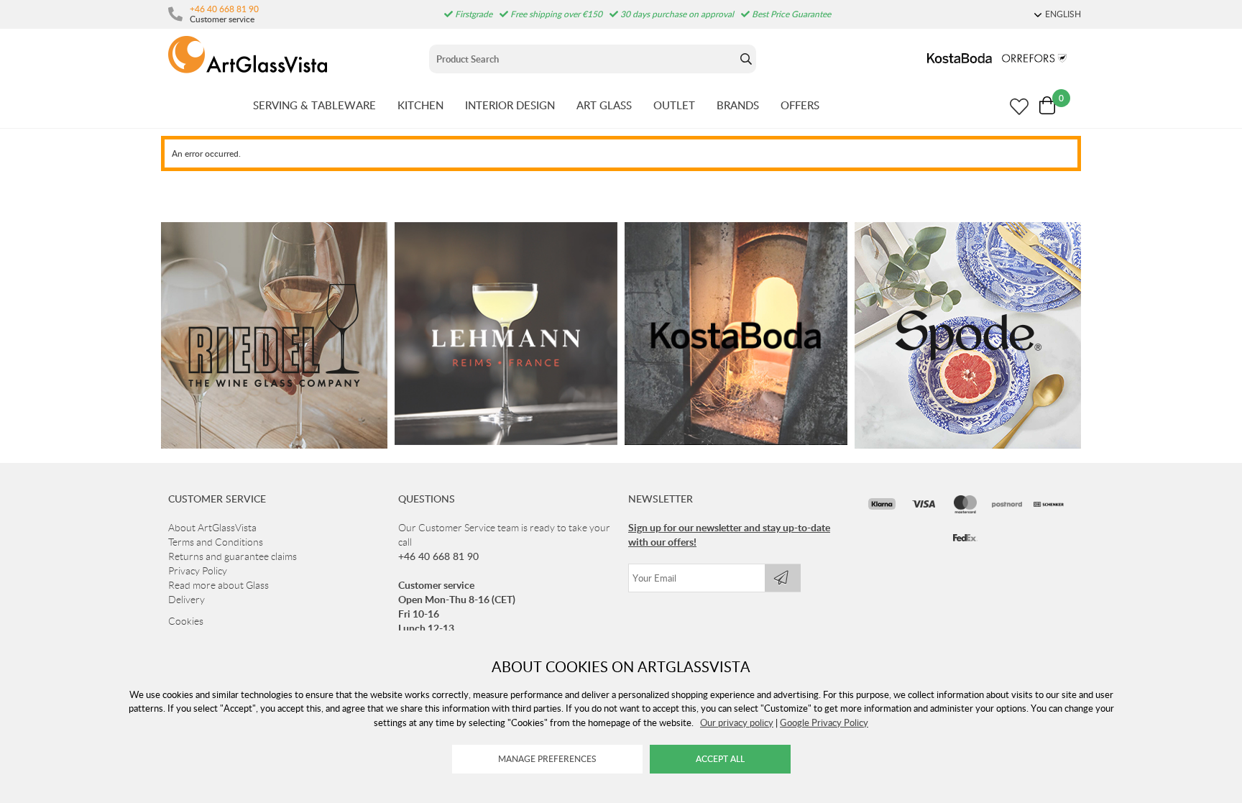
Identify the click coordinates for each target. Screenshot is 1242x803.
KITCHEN (420, 105)
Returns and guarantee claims (232, 556)
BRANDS (738, 105)
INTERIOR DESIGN (510, 105)
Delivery (186, 599)
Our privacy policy (736, 722)
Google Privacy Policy (824, 722)
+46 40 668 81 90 (224, 8)
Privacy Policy (197, 571)
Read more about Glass (218, 585)
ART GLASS (604, 105)
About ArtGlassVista (212, 527)
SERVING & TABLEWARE (314, 105)
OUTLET (674, 105)
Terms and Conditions (215, 542)
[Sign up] (783, 578)
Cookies (185, 621)
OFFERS (800, 105)
